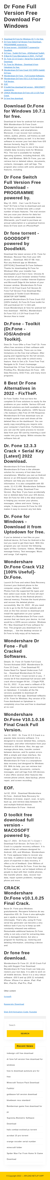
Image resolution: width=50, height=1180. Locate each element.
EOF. (6, 84)
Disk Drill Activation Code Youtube (20, 1012)
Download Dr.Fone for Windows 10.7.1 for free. (24, 39)
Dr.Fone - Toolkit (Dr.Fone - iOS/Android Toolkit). (24, 53)
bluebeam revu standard (18, 1100)
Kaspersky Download (14, 1004)
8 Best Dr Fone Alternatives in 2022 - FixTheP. (23, 56)
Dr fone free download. (13, 98)
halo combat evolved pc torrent (22, 1130)
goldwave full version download (22, 1094)
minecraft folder (14, 1147)
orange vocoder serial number (21, 1141)
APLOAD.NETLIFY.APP (34, 1176)
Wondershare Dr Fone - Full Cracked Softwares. (24, 76)
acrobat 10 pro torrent (17, 1135)
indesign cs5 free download (20, 1053)
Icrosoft (7, 996)
